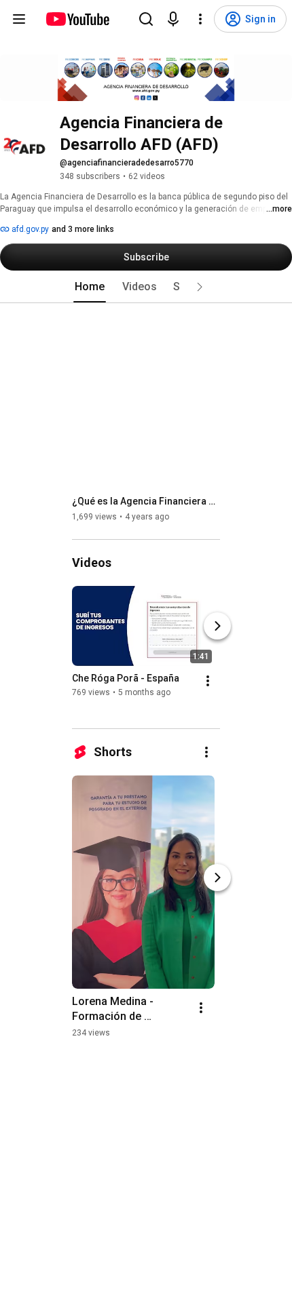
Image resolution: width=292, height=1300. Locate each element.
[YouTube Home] (77, 19)
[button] (199, 287)
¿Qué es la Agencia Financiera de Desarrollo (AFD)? (146, 501)
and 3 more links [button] (83, 229)
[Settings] (200, 19)
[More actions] (207, 680)
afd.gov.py (29, 229)
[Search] (146, 19)
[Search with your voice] (173, 19)
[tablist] (146, 287)
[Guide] (19, 19)
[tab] (89, 287)
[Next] (217, 625)
